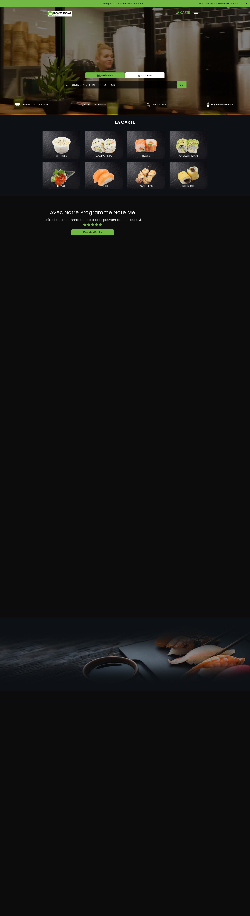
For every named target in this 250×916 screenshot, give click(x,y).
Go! (181, 84)
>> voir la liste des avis (228, 3)
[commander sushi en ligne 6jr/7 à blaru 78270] (17, 104)
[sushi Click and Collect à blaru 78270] (148, 104)
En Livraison (107, 75)
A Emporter (146, 75)
